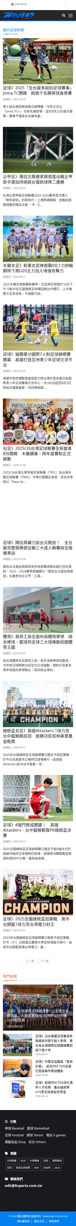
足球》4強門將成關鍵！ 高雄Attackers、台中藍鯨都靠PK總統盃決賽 (37, 830)
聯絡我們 (54, 1221)
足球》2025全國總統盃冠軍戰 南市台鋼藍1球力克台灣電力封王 (36, 921)
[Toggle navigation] (71, 15)
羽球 (9, 1167)
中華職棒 (34, 1160)
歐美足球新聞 (23, 1167)
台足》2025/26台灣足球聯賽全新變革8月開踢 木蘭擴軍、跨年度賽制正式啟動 (37, 454)
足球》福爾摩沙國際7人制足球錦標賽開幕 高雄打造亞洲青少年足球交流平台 (37, 359)
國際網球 (57, 1160)
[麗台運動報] (20, 15)
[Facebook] (62, 5)
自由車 (46, 1167)
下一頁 (45, 961)
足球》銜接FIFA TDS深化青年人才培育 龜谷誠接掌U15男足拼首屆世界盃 (54, 1087)
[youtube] (69, 5)
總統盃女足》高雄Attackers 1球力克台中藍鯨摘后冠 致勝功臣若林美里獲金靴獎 (37, 736)
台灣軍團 (11, 1160)
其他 (45, 1160)
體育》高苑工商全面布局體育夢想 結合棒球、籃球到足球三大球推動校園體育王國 (37, 642)
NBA (36, 1167)
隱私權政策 (23, 1221)
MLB (23, 1160)
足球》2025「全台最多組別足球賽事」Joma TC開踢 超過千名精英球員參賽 (37, 90)
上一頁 (30, 961)
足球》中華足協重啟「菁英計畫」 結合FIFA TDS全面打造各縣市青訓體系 (54, 1066)
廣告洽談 (39, 1221)
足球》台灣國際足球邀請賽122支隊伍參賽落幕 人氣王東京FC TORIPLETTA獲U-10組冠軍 (38, 1015)
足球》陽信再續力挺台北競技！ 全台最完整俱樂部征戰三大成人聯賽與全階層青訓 (37, 548)
